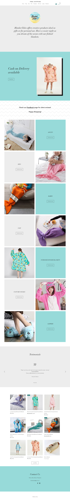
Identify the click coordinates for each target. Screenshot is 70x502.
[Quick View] (18, 402)
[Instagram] (39, 483)
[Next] (65, 372)
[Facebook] (37, 483)
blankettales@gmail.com (35, 480)
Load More (35, 462)
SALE (19, 228)
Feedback (30, 107)
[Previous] (4, 372)
